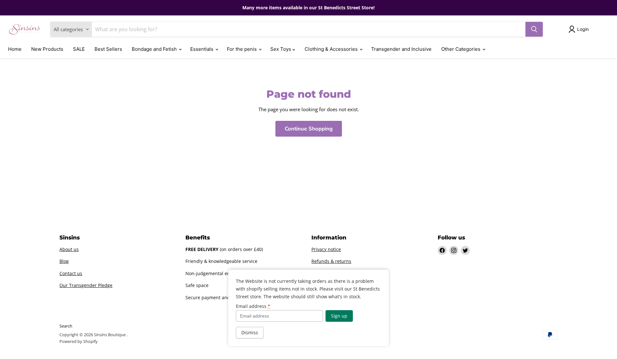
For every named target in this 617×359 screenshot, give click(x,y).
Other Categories (461, 49)
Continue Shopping (309, 128)
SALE (79, 49)
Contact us (70, 273)
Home (15, 49)
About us (69, 249)
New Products (47, 49)
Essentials (202, 49)
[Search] (534, 29)
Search (65, 326)
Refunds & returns (331, 261)
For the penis (242, 49)
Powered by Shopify (78, 341)
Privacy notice (326, 249)
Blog (64, 261)
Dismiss (249, 332)
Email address (253, 306)
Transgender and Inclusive (401, 49)
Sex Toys (281, 49)
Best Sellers (108, 49)
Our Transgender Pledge (85, 285)
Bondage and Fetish (155, 49)
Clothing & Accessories (332, 49)
